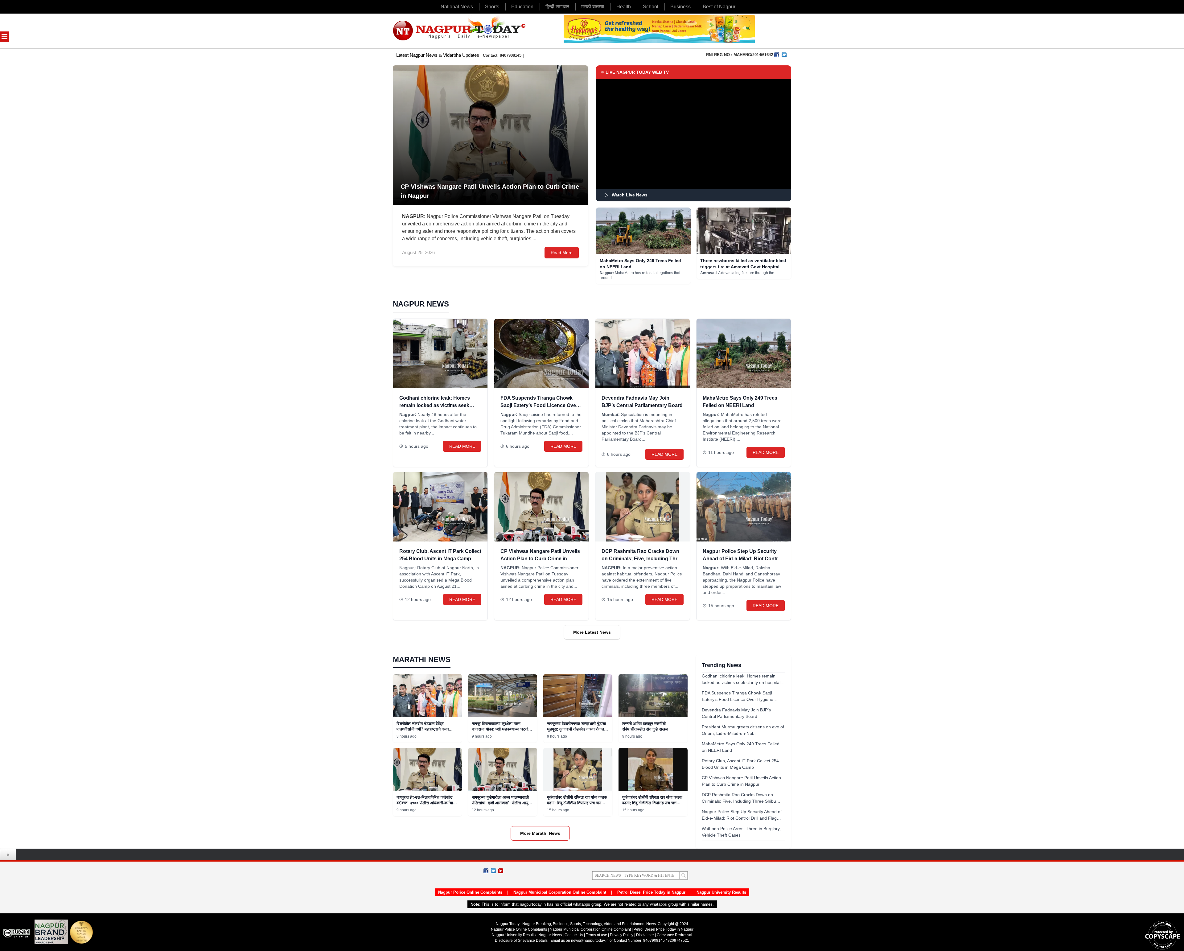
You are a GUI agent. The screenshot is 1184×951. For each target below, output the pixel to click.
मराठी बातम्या (592, 6)
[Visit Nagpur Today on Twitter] (784, 54)
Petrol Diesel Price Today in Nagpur (651, 892)
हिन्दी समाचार (557, 6)
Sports (492, 6)
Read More (562, 252)
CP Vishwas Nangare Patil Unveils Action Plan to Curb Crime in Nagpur (540, 559)
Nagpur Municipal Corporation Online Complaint (559, 892)
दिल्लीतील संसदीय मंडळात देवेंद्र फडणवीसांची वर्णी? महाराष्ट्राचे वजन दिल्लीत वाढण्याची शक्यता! (423, 729)
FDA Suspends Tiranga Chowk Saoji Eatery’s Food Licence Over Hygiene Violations (539, 405)
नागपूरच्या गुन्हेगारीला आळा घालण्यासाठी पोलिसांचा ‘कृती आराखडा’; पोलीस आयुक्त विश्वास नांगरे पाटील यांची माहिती (502, 803)
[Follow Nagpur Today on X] (493, 870)
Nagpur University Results (721, 892)
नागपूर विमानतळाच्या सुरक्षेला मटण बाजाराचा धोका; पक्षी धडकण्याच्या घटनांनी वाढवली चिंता (501, 729)
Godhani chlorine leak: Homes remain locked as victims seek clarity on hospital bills (434, 405)
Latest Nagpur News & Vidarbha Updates (437, 55)
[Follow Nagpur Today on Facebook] (485, 870)
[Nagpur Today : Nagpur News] (460, 31)
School (650, 6)
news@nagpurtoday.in (590, 940)
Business (680, 6)
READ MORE (462, 446)
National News (457, 6)
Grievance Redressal (674, 935)
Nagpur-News (550, 935)
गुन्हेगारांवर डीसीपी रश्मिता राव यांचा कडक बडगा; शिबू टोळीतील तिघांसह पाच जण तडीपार (577, 803)
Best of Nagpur (719, 6)
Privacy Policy (621, 935)
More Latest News (592, 632)
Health (623, 6)
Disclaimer (645, 935)
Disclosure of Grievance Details (521, 940)
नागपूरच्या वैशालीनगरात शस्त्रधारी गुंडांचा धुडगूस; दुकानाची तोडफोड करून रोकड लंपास (576, 729)
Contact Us (574, 935)
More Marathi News (540, 833)
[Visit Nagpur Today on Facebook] (776, 54)
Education (522, 6)
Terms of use (596, 935)
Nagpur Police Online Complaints (470, 892)
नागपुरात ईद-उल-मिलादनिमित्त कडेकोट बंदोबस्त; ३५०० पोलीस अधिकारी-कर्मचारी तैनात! (426, 803)
